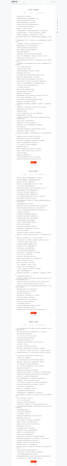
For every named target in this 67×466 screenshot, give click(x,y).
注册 (54, 1)
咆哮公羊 (25, 174)
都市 (14, 3)
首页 (12, 3)
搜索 (47, 1)
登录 (52, 1)
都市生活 (17, 3)
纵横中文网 (14, 4)
